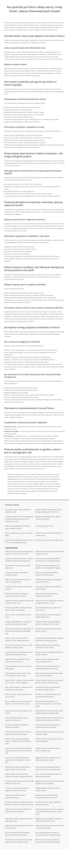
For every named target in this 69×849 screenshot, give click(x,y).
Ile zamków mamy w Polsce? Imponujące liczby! (49, 540)
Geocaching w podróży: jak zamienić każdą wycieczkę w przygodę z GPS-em (47, 688)
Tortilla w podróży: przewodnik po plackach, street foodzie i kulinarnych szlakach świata (48, 768)
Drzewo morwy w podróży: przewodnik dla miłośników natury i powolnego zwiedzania (47, 560)
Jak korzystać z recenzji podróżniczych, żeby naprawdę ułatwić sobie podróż (48, 695)
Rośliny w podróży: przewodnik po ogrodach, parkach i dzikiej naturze (48, 616)
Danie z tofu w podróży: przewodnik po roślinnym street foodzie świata (46, 574)
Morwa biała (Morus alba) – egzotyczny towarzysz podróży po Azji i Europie (16, 595)
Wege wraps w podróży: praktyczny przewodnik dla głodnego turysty (19, 820)
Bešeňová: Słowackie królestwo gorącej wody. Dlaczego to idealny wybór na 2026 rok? (48, 511)
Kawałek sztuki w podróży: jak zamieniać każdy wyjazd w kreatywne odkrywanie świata (18, 841)
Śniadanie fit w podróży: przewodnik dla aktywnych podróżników (16, 726)
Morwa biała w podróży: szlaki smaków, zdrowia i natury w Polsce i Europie (49, 827)
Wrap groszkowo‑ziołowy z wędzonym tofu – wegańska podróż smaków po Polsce (18, 768)
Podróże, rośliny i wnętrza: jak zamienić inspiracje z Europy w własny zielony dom (17, 639)
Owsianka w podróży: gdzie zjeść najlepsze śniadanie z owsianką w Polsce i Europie (47, 623)
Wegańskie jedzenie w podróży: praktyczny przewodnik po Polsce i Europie (47, 646)
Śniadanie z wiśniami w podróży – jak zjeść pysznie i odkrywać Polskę (47, 749)
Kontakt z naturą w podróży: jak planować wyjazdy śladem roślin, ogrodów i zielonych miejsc (17, 760)
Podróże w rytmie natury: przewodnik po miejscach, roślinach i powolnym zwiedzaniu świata (18, 741)
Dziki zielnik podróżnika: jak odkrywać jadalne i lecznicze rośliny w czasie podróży (18, 609)
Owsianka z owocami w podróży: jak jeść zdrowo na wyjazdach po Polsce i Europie (49, 602)
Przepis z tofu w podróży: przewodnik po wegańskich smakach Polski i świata (17, 789)
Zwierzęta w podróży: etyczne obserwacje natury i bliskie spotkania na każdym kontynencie (49, 719)
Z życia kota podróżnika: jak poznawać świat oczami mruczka (48, 609)
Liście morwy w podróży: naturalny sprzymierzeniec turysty (15, 796)
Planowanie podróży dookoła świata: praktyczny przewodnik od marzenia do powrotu (49, 639)
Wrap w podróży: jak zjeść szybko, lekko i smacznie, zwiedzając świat (47, 660)
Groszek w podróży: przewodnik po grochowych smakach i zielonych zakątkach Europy (49, 681)
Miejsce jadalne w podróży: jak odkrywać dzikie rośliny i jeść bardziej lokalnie (49, 674)
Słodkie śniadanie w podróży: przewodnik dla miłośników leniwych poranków (18, 810)
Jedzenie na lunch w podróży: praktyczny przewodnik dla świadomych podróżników (47, 841)
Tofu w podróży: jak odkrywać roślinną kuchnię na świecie (18, 588)
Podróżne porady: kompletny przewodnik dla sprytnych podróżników (48, 581)
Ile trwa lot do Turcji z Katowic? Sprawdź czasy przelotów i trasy (48, 534)
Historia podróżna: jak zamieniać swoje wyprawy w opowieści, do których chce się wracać (19, 553)
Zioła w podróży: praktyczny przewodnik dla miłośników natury (48, 588)
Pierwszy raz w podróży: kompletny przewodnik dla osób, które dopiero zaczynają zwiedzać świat (19, 803)
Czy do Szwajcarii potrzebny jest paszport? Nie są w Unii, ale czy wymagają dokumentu (19, 541)
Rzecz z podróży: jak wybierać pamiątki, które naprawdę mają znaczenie (48, 775)
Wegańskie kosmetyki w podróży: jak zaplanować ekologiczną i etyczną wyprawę (49, 782)
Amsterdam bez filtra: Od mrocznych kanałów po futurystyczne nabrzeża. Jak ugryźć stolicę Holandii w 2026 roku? (19, 519)
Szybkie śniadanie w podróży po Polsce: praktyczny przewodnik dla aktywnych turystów (19, 775)
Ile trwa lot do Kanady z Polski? (44, 526)
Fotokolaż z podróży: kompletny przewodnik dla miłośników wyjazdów (49, 740)
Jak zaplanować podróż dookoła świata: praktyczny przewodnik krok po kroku (46, 796)
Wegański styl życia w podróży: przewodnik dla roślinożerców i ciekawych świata (49, 820)
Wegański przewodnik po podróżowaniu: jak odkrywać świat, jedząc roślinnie (48, 759)
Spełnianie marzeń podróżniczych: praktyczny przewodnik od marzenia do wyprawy (18, 733)
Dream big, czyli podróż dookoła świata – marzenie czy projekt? (17, 574)
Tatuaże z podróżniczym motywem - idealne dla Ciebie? (18, 534)
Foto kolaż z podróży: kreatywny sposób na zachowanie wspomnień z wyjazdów (47, 726)
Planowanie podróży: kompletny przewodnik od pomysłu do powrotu (49, 653)
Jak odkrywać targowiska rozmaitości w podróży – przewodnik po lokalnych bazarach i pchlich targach (49, 811)
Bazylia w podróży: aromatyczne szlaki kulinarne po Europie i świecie (19, 827)
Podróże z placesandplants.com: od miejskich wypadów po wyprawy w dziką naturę (18, 623)
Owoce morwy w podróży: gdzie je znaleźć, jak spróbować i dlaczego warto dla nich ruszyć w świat (18, 750)
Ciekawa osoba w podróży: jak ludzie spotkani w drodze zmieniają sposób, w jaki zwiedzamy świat (19, 631)
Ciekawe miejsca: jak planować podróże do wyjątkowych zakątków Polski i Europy (47, 667)
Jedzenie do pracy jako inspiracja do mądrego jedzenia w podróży (48, 630)
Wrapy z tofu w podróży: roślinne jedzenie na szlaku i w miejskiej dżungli (18, 581)
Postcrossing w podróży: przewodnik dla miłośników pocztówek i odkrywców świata (47, 834)
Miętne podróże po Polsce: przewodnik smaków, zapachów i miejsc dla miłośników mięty (49, 712)
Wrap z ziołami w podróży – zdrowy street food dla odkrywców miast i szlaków (18, 688)
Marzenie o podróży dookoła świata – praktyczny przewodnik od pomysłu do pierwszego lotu (19, 560)
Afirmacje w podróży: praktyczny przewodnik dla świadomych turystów (49, 553)
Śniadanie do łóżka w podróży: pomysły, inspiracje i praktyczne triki (16, 719)
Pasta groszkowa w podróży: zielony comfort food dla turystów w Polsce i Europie (18, 674)
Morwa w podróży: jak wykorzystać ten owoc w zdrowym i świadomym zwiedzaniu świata (18, 702)
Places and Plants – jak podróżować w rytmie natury (18, 616)
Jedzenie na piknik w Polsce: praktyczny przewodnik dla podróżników (46, 595)
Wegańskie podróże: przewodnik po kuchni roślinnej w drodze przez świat (17, 660)
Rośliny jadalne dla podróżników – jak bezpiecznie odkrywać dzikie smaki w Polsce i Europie (48, 703)
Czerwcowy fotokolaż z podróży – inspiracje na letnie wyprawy (18, 667)
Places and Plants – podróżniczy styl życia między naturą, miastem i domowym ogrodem (19, 681)
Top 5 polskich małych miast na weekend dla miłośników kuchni (18, 511)
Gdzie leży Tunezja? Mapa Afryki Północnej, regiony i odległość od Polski (17, 527)
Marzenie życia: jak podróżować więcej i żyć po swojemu (18, 712)
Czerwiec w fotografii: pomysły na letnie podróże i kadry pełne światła (49, 733)
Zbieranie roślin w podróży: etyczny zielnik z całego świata (18, 567)
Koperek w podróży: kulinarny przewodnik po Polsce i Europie (18, 695)
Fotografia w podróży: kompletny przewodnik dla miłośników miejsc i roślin (19, 602)
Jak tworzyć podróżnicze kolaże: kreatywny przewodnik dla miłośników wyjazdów (17, 834)
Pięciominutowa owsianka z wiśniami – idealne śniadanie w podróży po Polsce (18, 646)
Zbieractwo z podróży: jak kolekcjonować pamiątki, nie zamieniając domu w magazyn (48, 567)
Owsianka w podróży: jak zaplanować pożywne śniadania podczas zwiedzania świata (18, 653)
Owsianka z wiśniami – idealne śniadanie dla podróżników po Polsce (48, 803)
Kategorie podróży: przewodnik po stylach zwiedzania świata (47, 789)
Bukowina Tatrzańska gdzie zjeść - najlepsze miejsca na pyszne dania (48, 518)
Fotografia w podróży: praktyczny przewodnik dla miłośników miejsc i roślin (19, 782)
